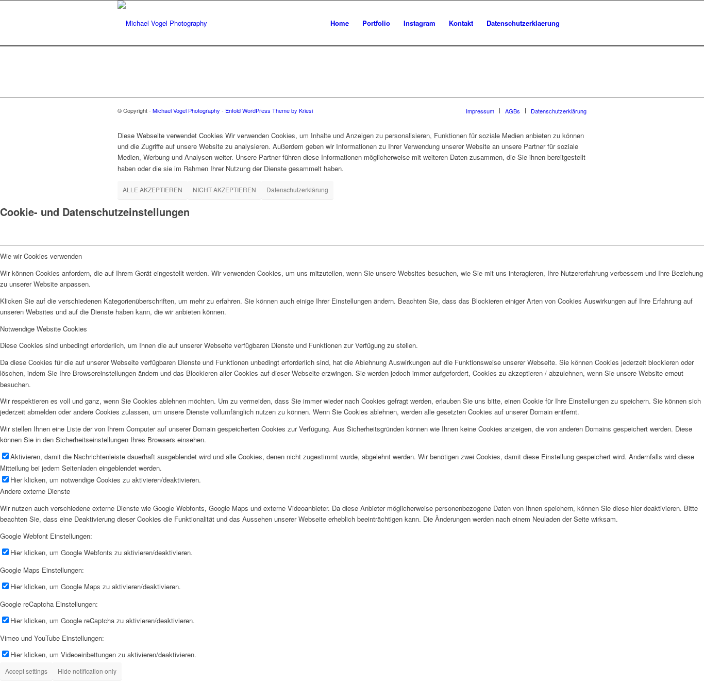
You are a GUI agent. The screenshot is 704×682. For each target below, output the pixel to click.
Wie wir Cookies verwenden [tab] (41, 256)
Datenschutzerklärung (297, 189)
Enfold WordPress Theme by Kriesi (269, 110)
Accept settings (26, 671)
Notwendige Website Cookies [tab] (43, 329)
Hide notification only (87, 671)
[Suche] (576, 23)
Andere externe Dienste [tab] (35, 491)
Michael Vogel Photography (186, 110)
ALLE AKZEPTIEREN (152, 189)
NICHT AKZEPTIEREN (224, 189)
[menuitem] (340, 23)
